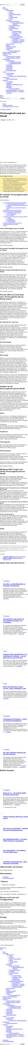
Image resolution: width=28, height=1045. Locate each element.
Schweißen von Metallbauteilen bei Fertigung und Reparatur (14, 584)
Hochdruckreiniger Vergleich (13, 56)
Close (1, 949)
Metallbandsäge (16, 35)
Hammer (11, 13)
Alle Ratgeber (9, 81)
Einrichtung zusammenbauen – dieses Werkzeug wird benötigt (15, 862)
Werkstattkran (9, 48)
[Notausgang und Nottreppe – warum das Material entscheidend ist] (15, 707)
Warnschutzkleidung (11, 70)
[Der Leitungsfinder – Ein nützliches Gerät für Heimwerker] (15, 845)
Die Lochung (10, 215)
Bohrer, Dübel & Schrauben (10, 52)
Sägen (10, 30)
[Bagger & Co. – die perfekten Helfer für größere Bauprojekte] (15, 781)
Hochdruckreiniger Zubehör (13, 58)
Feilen (10, 11)
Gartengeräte (9, 74)
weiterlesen (6, 598)
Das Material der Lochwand (13, 212)
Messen (8, 45)
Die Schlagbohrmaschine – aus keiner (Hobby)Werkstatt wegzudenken (15, 840)
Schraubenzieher (13, 17)
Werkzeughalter (10, 220)
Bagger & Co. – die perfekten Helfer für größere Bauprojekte (14, 793)
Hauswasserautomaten (11, 79)
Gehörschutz (9, 67)
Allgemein (6, 581)
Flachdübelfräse (16, 38)
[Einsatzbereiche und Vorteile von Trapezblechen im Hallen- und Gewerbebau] (15, 608)
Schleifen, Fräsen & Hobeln (16, 37)
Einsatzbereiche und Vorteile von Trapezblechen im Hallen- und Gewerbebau (13, 620)
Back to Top (3, 947)
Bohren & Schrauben (14, 21)
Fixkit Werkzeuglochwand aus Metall (15, 204)
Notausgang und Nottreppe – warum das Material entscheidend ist (15, 720)
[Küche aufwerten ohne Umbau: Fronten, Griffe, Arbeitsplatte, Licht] (15, 675)
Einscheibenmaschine (14, 25)
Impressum (5, 876)
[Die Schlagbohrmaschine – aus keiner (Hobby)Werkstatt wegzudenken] (15, 835)
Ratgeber (5, 80)
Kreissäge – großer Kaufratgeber (17, 33)
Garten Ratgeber (10, 73)
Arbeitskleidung (10, 60)
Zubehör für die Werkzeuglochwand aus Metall (15, 216)
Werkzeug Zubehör (11, 46)
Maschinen (9, 20)
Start (4, 7)
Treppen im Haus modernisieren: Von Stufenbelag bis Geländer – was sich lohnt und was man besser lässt (15, 656)
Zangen (11, 18)
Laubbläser (12, 27)
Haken (8, 217)
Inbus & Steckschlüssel (15, 14)
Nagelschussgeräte (13, 28)
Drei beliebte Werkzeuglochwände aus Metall (14, 202)
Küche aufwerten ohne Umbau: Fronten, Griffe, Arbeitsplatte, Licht (14, 687)
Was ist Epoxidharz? (14, 88)
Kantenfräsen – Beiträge (18, 41)
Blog (5, 651)
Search (22, 4)
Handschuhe (9, 69)
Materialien (9, 87)
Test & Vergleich (10, 44)
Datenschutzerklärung (8, 878)
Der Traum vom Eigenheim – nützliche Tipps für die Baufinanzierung (15, 829)
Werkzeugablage (10, 221)
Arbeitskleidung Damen (15, 62)
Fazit (5, 225)
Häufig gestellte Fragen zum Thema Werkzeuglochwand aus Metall (12, 223)
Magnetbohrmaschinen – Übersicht (14, 90)
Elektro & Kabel (7, 53)
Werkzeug (5, 8)
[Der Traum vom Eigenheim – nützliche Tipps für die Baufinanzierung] (15, 823)
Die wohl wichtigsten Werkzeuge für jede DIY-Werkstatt (14, 753)
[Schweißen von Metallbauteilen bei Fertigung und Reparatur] (15, 572)
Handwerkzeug (10, 10)
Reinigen (5, 55)
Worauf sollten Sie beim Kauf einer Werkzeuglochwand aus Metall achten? (12, 211)
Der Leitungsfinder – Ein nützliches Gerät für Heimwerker (14, 851)
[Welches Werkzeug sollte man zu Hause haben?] (15, 811)
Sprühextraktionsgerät (14, 51)
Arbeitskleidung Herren (15, 63)
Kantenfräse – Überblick (18, 39)
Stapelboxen (10, 219)
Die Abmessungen (11, 214)
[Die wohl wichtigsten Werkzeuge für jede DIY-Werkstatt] (15, 741)
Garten (4, 72)
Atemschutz (9, 65)
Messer (11, 16)
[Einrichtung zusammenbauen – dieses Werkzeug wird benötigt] (15, 856)
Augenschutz (9, 66)
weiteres (8, 49)
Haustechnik (6, 77)
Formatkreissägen (16, 31)
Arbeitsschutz (6, 59)
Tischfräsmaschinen (17, 42)
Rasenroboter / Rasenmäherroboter (17, 76)
